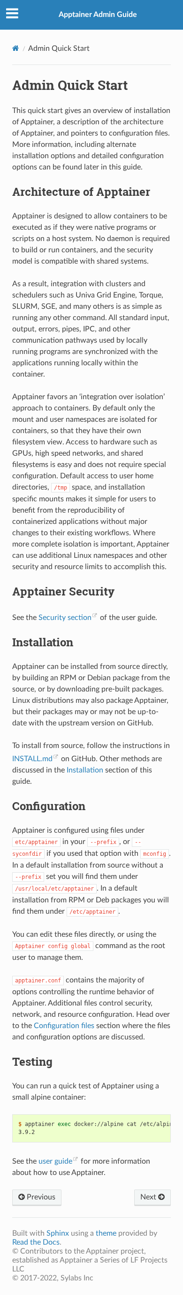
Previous (40, 1197)
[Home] (15, 48)
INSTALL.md (32, 759)
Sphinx (57, 1233)
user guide (55, 1161)
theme (106, 1233)
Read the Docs (36, 1242)
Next (149, 1197)
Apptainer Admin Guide (98, 14)
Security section (65, 617)
